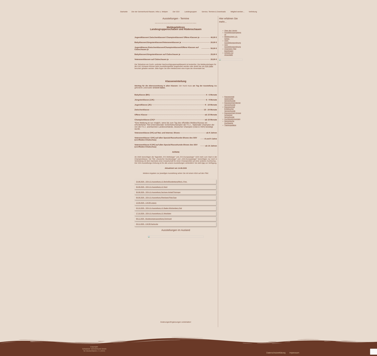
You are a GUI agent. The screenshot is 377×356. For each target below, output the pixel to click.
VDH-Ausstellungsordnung (232, 42)
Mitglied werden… (238, 12)
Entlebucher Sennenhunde (229, 110)
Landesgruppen (190, 12)
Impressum (294, 352)
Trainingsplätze (230, 125)
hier (203, 163)
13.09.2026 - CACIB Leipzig (146, 203)
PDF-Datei (209, 66)
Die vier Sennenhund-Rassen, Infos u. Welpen (149, 12)
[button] (175, 181)
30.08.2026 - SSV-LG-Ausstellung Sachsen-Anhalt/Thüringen (158, 192)
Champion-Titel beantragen (230, 50)
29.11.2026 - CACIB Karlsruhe (147, 224)
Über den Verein (230, 31)
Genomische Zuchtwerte (229, 122)
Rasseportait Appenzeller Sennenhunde (229, 99)
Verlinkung (253, 12)
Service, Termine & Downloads (214, 12)
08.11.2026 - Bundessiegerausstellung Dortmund (154, 219)
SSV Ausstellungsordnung (232, 46)
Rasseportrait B (230, 103)
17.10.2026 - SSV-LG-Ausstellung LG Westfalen (153, 213)
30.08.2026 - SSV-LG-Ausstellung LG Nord (151, 187)
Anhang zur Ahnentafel (228, 54)
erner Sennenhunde (232, 104)
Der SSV (176, 12)
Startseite (124, 12)
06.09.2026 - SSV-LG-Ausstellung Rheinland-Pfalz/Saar (156, 198)
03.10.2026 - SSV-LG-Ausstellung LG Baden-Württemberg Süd (159, 208)
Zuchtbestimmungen (232, 119)
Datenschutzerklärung (275, 352)
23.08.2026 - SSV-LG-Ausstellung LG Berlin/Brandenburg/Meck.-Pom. (161, 182)
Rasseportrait (229, 107)
